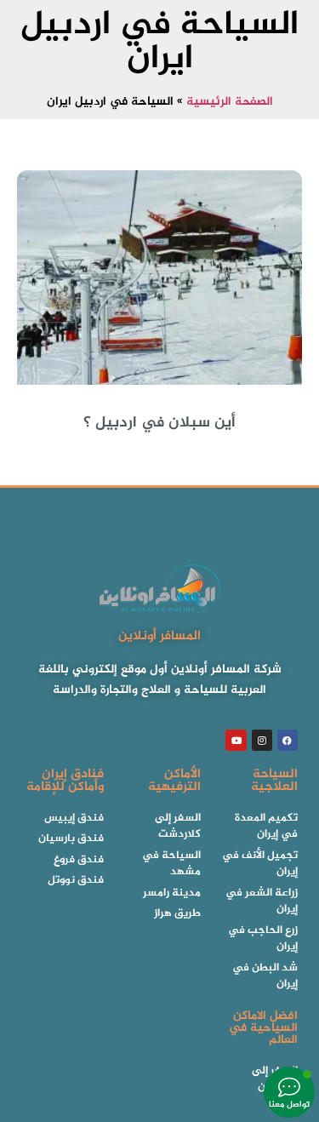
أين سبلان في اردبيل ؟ (159, 423)
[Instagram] (262, 740)
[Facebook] (287, 740)
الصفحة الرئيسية (229, 102)
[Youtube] (235, 740)
